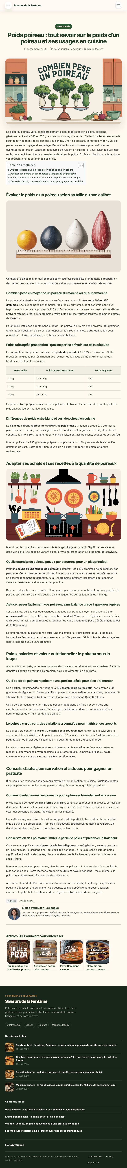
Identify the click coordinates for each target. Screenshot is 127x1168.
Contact (43, 1025)
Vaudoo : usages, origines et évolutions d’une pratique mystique (42, 1123)
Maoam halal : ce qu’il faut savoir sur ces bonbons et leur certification (45, 1109)
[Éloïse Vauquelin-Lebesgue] (14, 919)
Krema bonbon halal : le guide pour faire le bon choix (35, 1116)
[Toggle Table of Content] (79, 165)
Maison (29, 1025)
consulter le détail (52, 154)
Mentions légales (61, 1025)
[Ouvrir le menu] (118, 5)
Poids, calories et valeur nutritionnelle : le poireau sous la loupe (45, 177)
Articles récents (27, 901)
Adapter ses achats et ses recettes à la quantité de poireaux (43, 173)
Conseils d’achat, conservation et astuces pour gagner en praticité (47, 181)
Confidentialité (95, 1156)
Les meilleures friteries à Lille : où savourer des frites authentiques (43, 1130)
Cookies (109, 1156)
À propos (12, 901)
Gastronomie (63, 26)
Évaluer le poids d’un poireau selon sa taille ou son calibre (41, 169)
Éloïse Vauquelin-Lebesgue (40, 907)
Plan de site (93, 1162)
